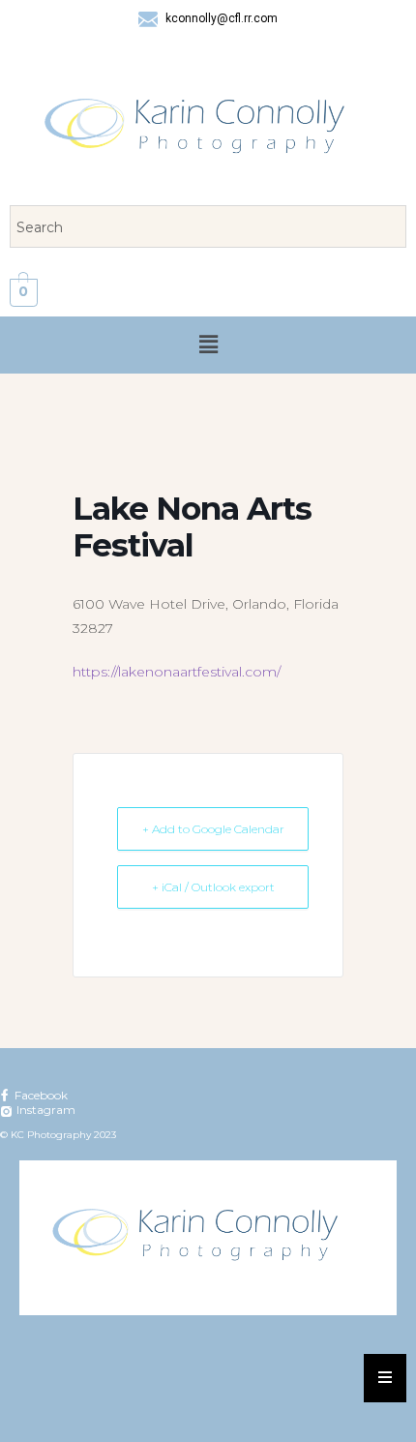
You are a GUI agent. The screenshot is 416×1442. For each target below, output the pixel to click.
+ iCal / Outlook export (213, 887)
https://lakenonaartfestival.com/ (177, 671)
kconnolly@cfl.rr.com (220, 18)
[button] (208, 344)
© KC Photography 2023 (58, 1134)
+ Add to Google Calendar (213, 829)
